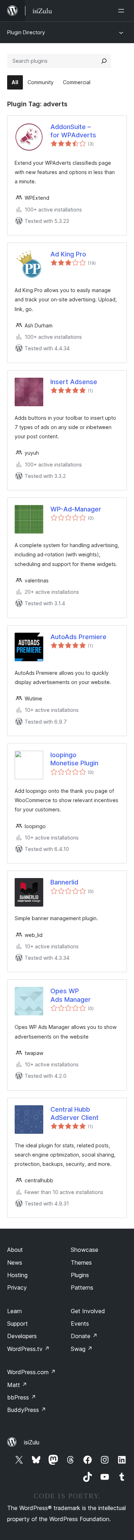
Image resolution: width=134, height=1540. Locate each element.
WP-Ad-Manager (75, 509)
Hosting (17, 1275)
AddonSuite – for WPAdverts (73, 131)
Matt (17, 1384)
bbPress (21, 1397)
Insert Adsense (73, 382)
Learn (14, 1311)
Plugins (80, 1275)
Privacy (17, 1287)
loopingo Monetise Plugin (74, 759)
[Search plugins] (104, 61)
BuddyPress (26, 1409)
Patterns (82, 1287)
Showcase (84, 1249)
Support (17, 1323)
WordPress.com (31, 1372)
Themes (81, 1262)
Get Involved (88, 1311)
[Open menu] (122, 10)
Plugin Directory (26, 32)
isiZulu (31, 1442)
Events (80, 1323)
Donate (84, 1336)
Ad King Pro (68, 254)
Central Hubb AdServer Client (74, 1113)
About (15, 1249)
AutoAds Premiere (78, 637)
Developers (22, 1336)
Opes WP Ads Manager (70, 995)
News (14, 1262)
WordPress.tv (28, 1348)
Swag (82, 1348)
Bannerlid (64, 882)
